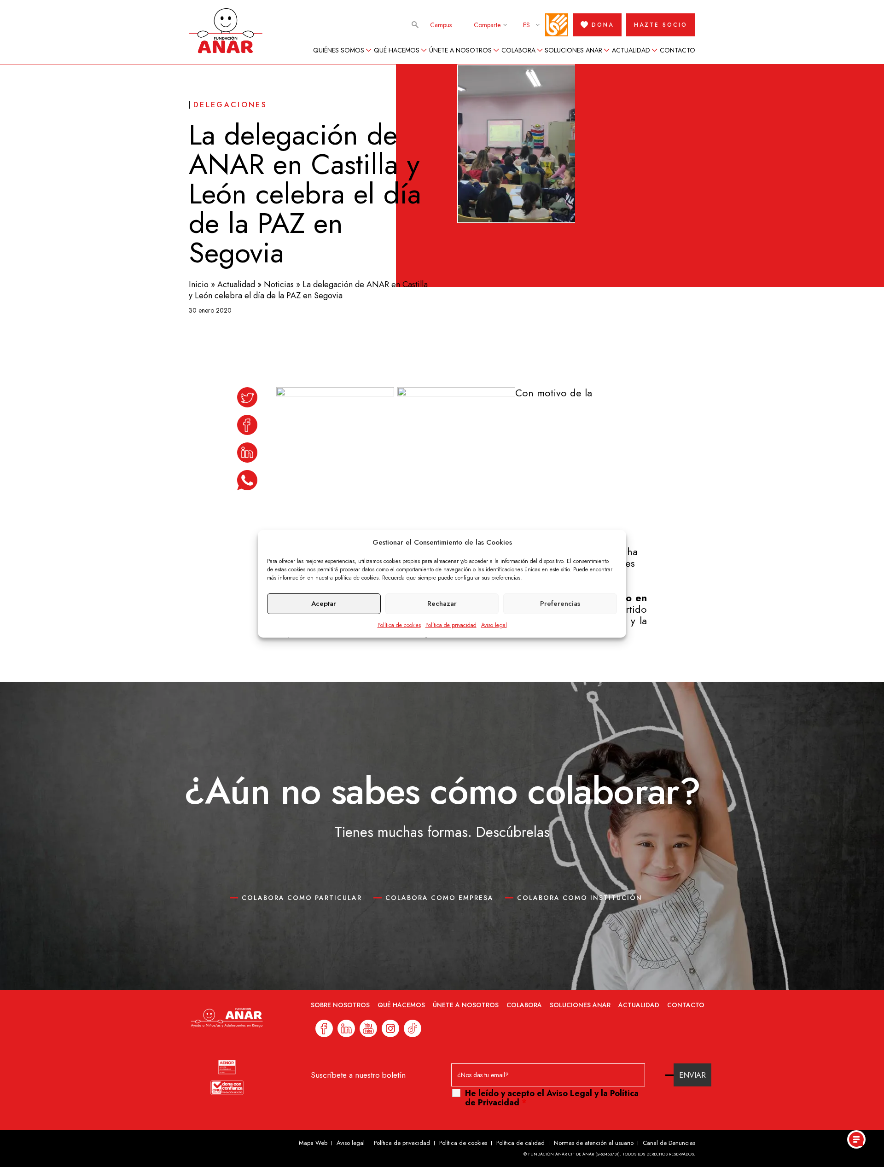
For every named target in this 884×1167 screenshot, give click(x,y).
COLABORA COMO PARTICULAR (302, 897)
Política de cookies (399, 625)
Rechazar (442, 603)
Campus (441, 24)
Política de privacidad (451, 625)
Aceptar (323, 603)
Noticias (279, 284)
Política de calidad (520, 1142)
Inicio (199, 284)
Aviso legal (494, 625)
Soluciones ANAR (573, 50)
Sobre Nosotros (340, 1005)
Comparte (487, 24)
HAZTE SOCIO (660, 25)
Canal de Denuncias (669, 1142)
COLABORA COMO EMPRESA (439, 897)
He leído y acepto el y (552, 1098)
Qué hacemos (396, 50)
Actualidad (631, 50)
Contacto (677, 50)
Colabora (518, 50)
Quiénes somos (338, 50)
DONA (603, 25)
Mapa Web (313, 1142)
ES (526, 24)
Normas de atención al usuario (594, 1142)
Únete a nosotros (460, 50)
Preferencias (560, 603)
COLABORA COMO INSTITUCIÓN (579, 897)
